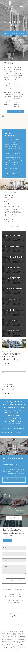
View (7, 363)
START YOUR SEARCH (14, 33)
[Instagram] (12, 38)
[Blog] (15, 38)
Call (7, 540)
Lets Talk (11, 173)
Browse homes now (14, 480)
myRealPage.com (18, 625)
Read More (14, 518)
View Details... (14, 227)
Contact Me (15, 111)
